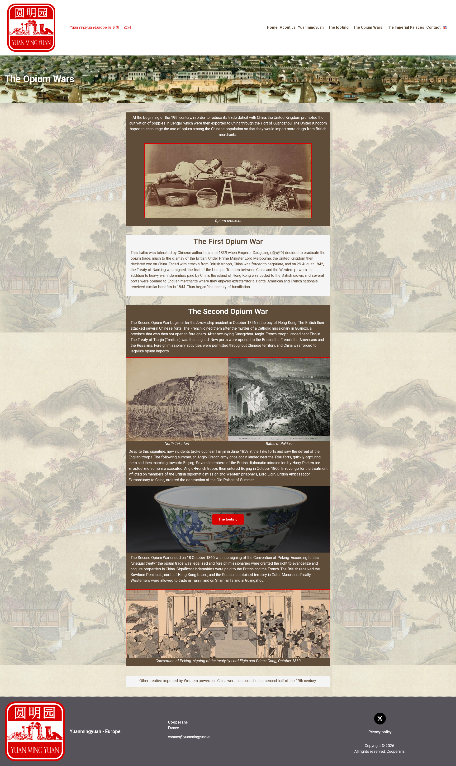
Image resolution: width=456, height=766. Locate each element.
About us (288, 27)
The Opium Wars (367, 27)
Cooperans (396, 751)
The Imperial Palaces (405, 27)
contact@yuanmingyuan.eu (189, 737)
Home (272, 27)
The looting (338, 27)
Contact (433, 27)
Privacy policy (380, 732)
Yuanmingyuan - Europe (95, 731)
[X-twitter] (380, 718)
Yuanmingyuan (311, 27)
